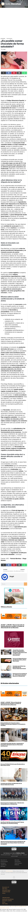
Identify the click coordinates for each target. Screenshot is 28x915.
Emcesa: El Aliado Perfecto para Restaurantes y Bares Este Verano (20, 660)
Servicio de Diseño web (17, 854)
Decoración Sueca (6, 890)
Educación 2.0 (4, 860)
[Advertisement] (14, 22)
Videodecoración (6, 897)
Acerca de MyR (14, 856)
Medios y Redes (20, 853)
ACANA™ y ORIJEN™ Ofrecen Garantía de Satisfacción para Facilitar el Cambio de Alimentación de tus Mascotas (12, 626)
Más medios (5, 903)
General (3, 38)
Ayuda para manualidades (8, 899)
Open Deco (4, 888)
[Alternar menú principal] (25, 4)
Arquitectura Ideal (6, 891)
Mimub (3, 902)
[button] (14, 877)
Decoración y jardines (7, 900)
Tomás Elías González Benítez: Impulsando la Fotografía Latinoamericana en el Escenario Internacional (20, 652)
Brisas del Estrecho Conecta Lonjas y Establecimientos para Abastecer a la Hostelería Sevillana (13, 724)
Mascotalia (17, 860)
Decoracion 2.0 (5, 887)
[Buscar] (25, 584)
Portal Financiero (18, 863)
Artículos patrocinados (5, 854)
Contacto (25, 854)
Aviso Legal (18, 906)
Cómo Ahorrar (18, 861)
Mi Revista (17, 864)
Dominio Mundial (4, 861)
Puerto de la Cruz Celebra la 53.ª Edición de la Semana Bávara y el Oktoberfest (20, 675)
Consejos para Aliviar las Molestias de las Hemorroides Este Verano (19, 667)
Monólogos (3, 866)
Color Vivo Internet (9, 871)
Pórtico (3, 893)
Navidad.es (3, 863)
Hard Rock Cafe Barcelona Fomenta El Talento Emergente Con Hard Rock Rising (12, 823)
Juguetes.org (3, 864)
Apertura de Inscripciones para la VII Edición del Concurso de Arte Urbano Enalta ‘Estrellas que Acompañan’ (13, 843)
